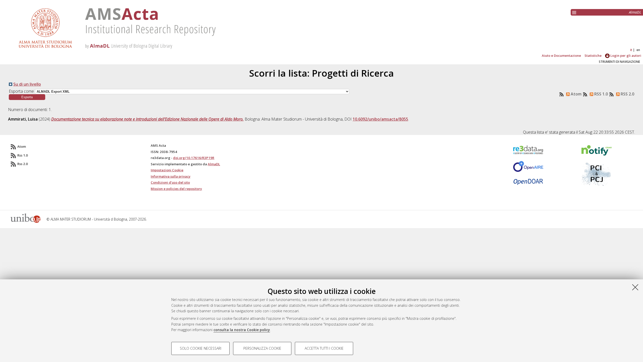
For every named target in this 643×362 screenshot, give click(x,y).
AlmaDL (635, 12)
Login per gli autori (625, 55)
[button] (27, 97)
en (638, 50)
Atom (575, 94)
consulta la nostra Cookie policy (241, 329)
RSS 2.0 (627, 94)
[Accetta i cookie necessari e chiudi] (635, 287)
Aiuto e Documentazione (561, 55)
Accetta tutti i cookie (324, 348)
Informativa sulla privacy (170, 176)
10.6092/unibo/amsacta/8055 (380, 119)
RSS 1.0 (600, 94)
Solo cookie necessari (200, 348)
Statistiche (593, 55)
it (631, 50)
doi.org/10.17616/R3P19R (193, 158)
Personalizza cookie (262, 348)
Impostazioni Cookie (167, 170)
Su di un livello (27, 84)
